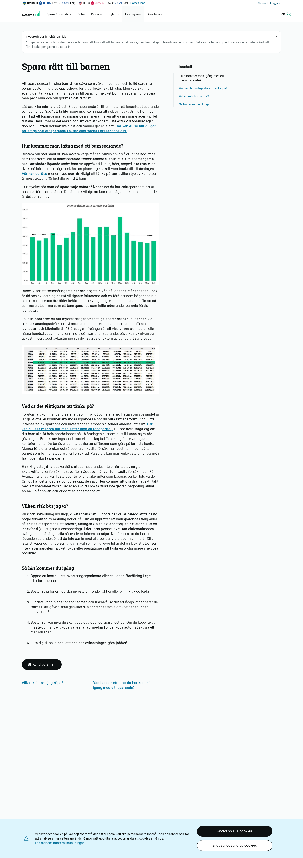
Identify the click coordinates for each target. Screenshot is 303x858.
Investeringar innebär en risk (46, 36)
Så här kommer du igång (196, 104)
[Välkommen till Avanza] (34, 15)
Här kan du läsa (34, 174)
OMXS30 (32, 3)
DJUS (86, 3)
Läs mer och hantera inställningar (59, 843)
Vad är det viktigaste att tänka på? (203, 88)
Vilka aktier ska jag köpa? (42, 683)
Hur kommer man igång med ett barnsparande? (202, 78)
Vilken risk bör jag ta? (194, 96)
